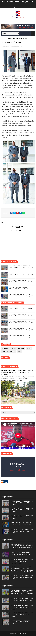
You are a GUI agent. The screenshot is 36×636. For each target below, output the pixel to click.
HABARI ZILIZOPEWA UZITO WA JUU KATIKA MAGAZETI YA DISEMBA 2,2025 (22, 607)
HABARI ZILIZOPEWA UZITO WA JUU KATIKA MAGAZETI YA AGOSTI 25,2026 (22, 510)
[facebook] (14, 7)
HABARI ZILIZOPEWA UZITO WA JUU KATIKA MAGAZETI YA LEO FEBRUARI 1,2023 (22, 561)
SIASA (19, 351)
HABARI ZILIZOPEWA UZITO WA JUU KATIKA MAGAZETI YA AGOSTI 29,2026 (22, 517)
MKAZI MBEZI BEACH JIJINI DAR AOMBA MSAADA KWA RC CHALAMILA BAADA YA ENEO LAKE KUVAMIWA (17, 373)
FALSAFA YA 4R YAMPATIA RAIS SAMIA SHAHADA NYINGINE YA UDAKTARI (20, 554)
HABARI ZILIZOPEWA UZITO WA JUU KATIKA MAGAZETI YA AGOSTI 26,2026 (22, 503)
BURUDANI (13, 348)
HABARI (22, 46)
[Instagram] (21, 6)
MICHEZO (13, 351)
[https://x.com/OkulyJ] (17, 6)
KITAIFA (29, 348)
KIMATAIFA (21, 348)
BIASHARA (5, 348)
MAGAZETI (5, 351)
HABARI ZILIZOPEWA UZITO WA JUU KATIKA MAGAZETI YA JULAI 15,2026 (22, 621)
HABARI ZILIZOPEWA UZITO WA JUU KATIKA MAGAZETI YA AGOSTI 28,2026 (22, 531)
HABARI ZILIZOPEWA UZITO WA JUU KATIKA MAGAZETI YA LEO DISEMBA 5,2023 (22, 577)
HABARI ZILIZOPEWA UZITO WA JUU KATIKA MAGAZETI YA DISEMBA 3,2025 (22, 614)
